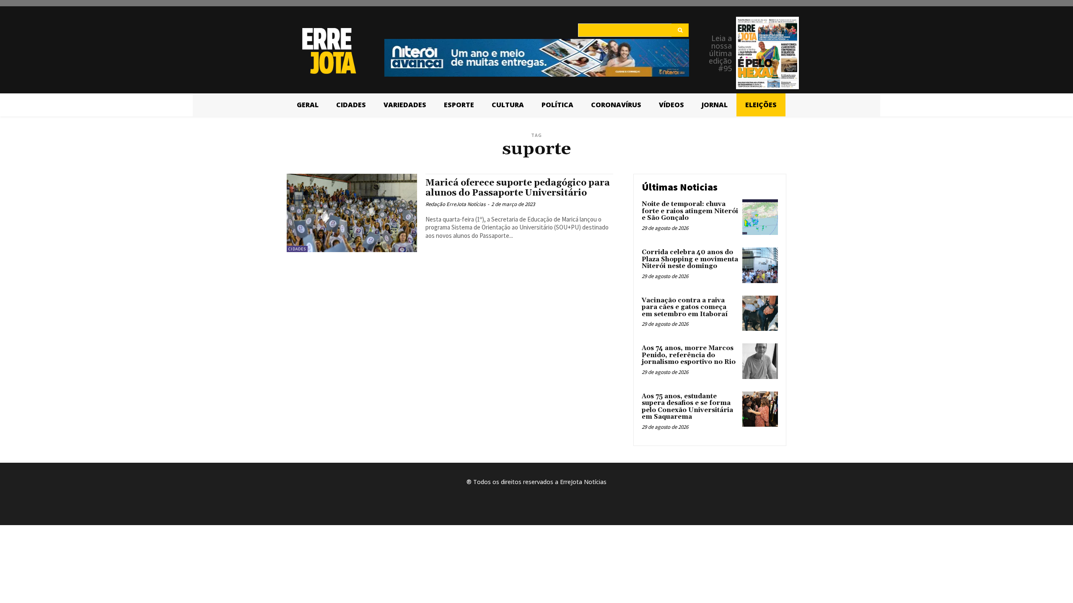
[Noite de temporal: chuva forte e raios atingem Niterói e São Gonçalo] (760, 217)
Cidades (297, 249)
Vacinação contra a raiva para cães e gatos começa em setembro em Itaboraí (685, 307)
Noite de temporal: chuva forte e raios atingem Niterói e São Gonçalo (690, 211)
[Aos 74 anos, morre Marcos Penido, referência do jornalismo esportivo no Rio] (760, 361)
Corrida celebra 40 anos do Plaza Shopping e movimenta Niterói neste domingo (690, 259)
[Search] (680, 30)
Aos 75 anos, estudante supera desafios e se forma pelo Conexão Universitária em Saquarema (687, 406)
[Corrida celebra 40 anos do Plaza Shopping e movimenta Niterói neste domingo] (760, 265)
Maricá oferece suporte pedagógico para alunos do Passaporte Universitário (517, 188)
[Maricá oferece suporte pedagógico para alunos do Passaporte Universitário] (352, 213)
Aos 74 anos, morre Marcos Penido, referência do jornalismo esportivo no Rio (689, 355)
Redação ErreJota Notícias (455, 204)
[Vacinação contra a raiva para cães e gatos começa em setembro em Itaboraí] (760, 313)
